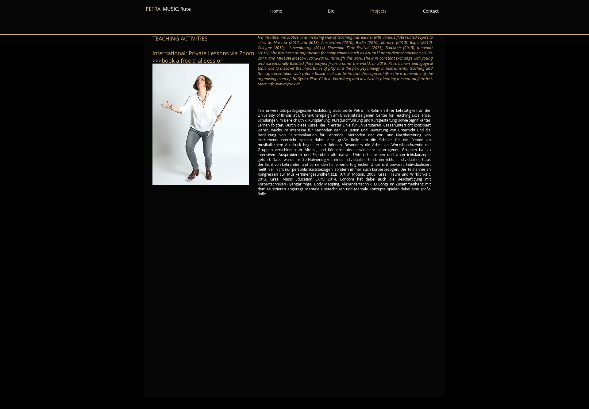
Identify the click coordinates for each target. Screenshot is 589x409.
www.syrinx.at (288, 84)
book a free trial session (193, 60)
